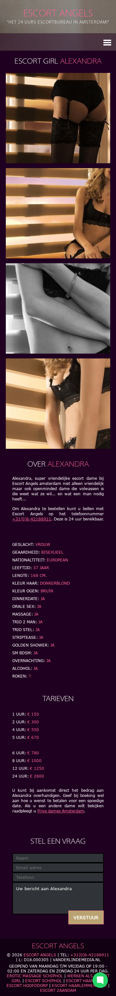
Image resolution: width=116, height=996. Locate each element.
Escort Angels (40, 954)
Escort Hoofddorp (27, 985)
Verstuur (86, 917)
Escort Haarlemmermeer (79, 985)
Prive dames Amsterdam (60, 811)
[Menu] (107, 41)
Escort (58, 17)
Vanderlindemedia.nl (77, 959)
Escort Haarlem (84, 980)
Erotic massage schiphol (35, 975)
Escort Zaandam (58, 990)
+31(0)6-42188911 (31, 519)
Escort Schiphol (43, 980)
